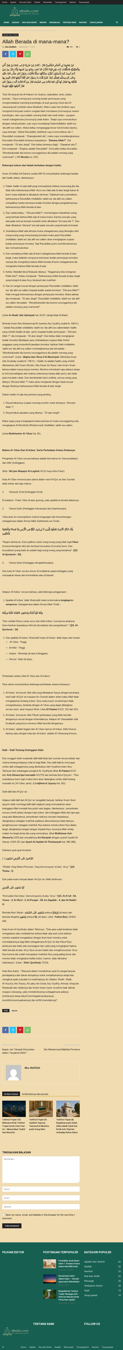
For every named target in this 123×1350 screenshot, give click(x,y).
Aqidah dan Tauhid (19, 30)
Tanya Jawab (84, 2)
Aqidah (13, 2)
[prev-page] (4, 1139)
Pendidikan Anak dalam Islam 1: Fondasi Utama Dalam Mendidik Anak (69, 1264)
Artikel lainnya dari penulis (35, 1094)
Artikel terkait (11, 1094)
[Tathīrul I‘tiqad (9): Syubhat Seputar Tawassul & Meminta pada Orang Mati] (41, 1109)
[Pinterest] (20, 54)
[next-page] (9, 1139)
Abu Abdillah (10, 47)
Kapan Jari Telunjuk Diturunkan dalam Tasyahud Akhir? (18, 1051)
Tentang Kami (60, 2)
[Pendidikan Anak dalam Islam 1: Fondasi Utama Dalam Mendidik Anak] (49, 1263)
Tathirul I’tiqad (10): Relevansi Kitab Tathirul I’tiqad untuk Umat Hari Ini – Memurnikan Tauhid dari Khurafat (13, 1126)
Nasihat (73, 2)
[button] (117, 22)
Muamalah (47, 2)
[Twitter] (13, 54)
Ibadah (37, 2)
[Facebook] (5, 54)
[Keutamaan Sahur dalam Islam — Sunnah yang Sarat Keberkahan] (49, 1279)
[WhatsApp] (27, 54)
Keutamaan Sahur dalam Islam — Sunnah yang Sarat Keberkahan (68, 1279)
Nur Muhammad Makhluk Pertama (62, 1049)
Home (4, 2)
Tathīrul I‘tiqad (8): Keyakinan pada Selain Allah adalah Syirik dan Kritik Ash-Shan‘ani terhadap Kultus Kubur (67, 1126)
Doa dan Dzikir (25, 2)
